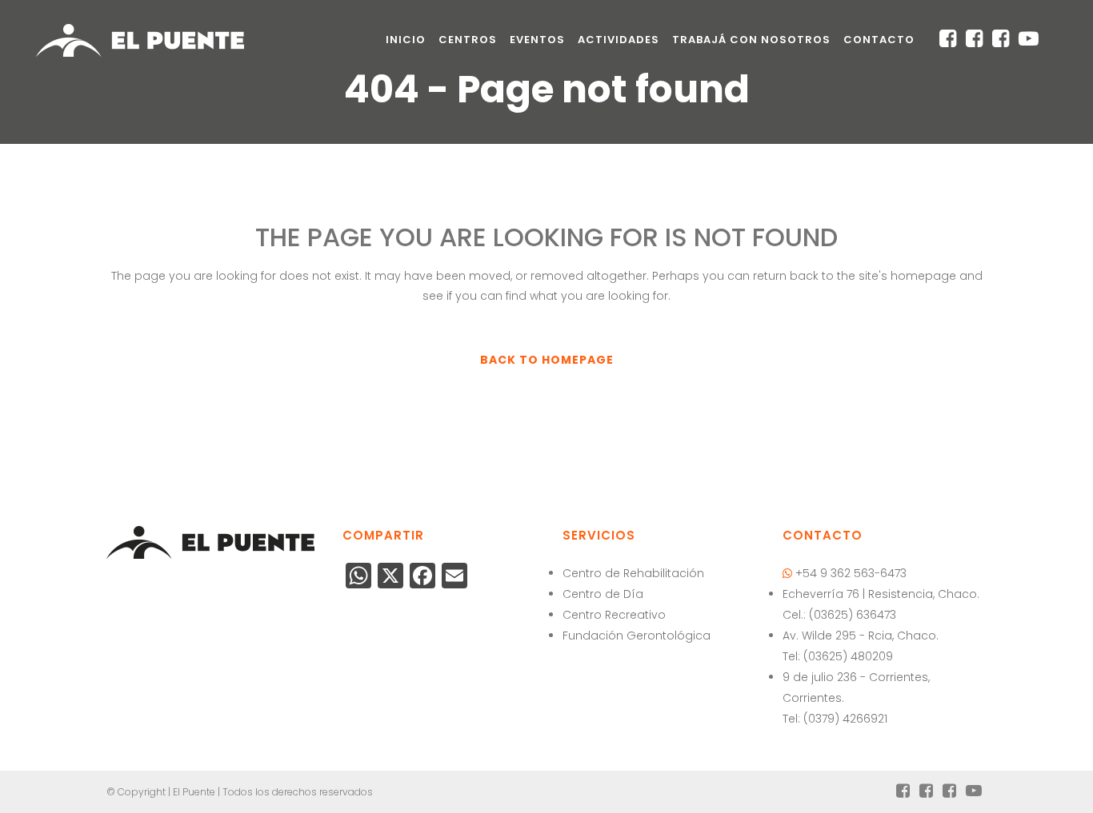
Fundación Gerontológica (637, 636)
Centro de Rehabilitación (633, 573)
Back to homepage (547, 360)
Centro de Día (603, 594)
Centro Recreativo (614, 615)
